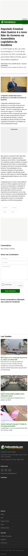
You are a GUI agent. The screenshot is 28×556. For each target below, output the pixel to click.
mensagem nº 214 (11, 111)
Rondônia (5, 207)
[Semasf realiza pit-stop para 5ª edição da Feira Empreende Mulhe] (14, 413)
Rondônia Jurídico (5, 527)
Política (5, 211)
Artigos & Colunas (5, 521)
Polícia (2, 524)
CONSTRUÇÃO (3, 355)
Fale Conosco (4, 542)
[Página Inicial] (8, 22)
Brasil (12, 211)
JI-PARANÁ (3, 422)
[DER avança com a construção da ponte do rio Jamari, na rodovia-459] (14, 346)
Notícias (14, 207)
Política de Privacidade (6, 536)
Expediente (3, 539)
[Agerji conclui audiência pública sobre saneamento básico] (14, 383)
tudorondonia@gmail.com (11, 473)
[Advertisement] (14, 229)
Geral (2, 517)
